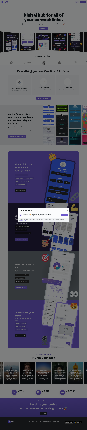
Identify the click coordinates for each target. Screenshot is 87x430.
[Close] (67, 210)
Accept (64, 215)
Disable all (56, 215)
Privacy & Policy (23, 220)
